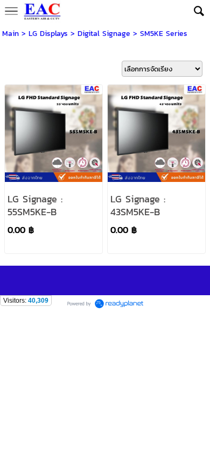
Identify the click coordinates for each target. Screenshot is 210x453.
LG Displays (48, 33)
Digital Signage (104, 33)
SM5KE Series (163, 33)
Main (10, 33)
